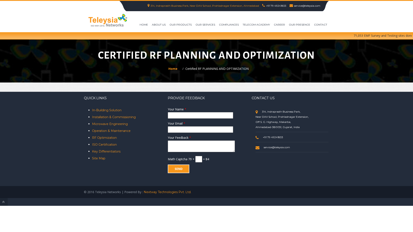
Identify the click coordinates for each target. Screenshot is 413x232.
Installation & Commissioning (114, 117)
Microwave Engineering (110, 124)
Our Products (181, 24)
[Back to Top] (4, 202)
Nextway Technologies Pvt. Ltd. (167, 192)
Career (279, 24)
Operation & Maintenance (111, 131)
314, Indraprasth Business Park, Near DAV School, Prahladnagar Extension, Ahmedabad (205, 5)
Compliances (229, 24)
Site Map (98, 158)
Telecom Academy (256, 24)
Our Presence (299, 24)
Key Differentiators (106, 151)
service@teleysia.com (307, 5)
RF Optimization (104, 138)
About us (159, 24)
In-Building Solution (107, 110)
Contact (320, 24)
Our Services (205, 24)
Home (144, 24)
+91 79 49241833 (276, 5)
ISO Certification (104, 145)
